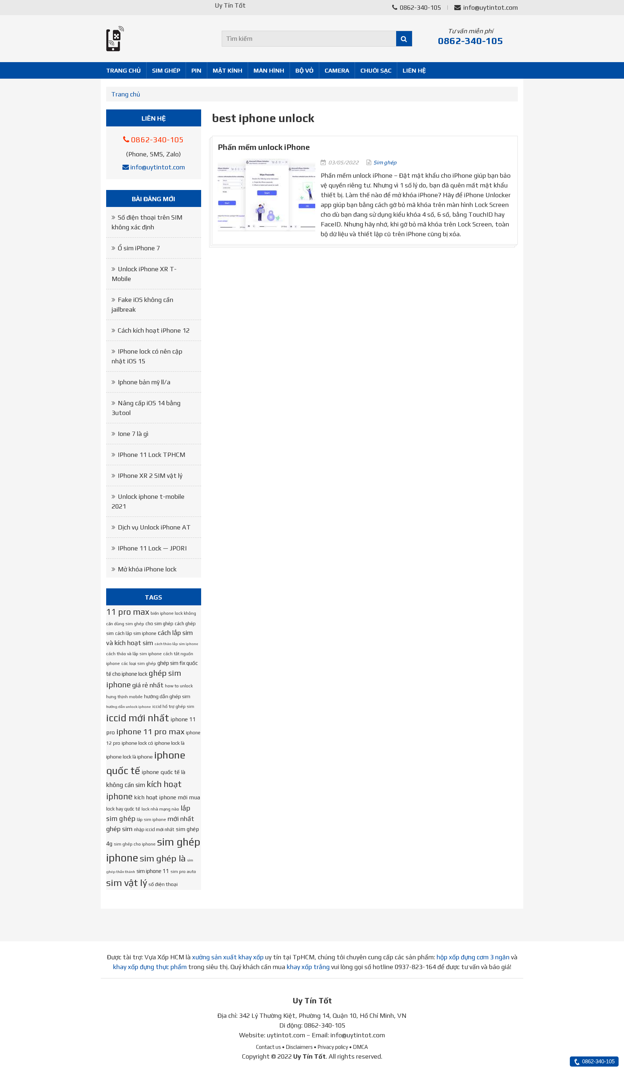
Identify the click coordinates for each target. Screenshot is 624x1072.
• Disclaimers (297, 1047)
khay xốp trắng (308, 967)
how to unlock (179, 685)
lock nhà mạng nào (160, 809)
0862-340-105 (419, 7)
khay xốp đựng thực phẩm (150, 967)
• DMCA (358, 1047)
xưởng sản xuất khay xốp (228, 957)
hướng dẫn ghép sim (167, 696)
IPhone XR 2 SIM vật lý (150, 475)
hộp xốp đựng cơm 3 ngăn (473, 957)
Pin (196, 70)
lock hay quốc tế (123, 809)
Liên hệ (414, 70)
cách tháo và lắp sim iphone (134, 653)
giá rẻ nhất (148, 685)
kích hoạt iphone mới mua (167, 797)
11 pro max (127, 612)
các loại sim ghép (138, 663)
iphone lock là (170, 743)
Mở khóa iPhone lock (147, 569)
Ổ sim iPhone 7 (139, 248)
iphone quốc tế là (163, 772)
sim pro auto (183, 871)
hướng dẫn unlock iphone (128, 706)
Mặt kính (227, 70)
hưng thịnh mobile (124, 696)
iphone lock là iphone (129, 757)
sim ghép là (163, 858)
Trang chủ (123, 70)
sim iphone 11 (152, 871)
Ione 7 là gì (133, 433)
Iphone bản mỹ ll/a (144, 382)
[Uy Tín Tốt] (153, 38)
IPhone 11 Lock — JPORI (152, 548)
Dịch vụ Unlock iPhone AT (154, 527)
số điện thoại (163, 884)
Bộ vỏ (304, 70)
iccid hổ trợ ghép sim (173, 706)
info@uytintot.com (490, 7)
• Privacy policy (331, 1047)
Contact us (268, 1047)
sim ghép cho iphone (135, 844)
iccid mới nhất (137, 717)
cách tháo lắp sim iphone (176, 643)
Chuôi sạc (375, 70)
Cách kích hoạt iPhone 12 (154, 330)
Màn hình (269, 70)
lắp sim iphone (151, 819)
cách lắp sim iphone (135, 633)
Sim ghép (166, 70)
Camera (337, 70)
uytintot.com (286, 1035)
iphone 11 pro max (150, 731)
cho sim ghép (159, 623)
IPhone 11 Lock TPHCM (151, 454)
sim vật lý (126, 882)
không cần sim (125, 784)
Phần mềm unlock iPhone (264, 147)
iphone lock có (137, 743)
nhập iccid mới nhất (154, 829)
